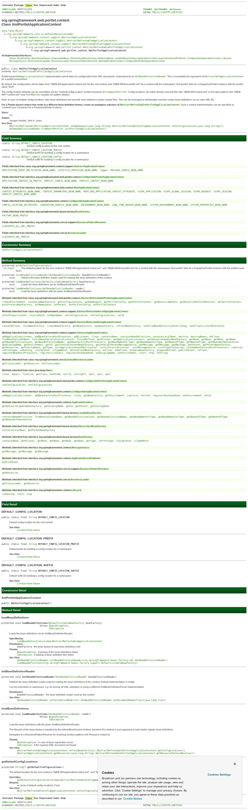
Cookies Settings (219, 774)
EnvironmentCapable (39, 61)
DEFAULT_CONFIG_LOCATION (36, 143)
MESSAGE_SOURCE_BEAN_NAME (127, 170)
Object (49, 370)
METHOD (51, 12)
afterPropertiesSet (14, 315)
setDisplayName (105, 353)
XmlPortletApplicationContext (21, 250)
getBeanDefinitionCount (17, 342)
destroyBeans (199, 336)
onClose (107, 350)
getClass (41, 374)
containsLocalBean (164, 336)
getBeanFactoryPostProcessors (86, 342)
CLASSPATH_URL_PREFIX (15, 237)
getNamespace (93, 302)
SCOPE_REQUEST (202, 191)
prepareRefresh (166, 350)
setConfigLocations (102, 315)
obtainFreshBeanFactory (85, 350)
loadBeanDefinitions (28, 281)
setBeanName (54, 315)
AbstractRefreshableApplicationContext (99, 322)
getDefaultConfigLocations (32, 265)
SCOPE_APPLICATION (149, 191)
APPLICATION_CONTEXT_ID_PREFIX (21, 181)
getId (49, 344)
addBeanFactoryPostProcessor (53, 336)
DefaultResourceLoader (80, 359)
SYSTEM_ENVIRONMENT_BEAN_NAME (169, 205)
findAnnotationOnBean (15, 339)
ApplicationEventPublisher (172, 58)
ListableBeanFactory (125, 58)
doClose (214, 336)
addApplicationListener (17, 336)
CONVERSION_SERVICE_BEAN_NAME (59, 205)
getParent (194, 344)
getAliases (104, 339)
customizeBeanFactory (41, 302)
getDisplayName (11, 344)
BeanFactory (23, 58)
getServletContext (229, 302)
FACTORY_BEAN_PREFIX (15, 215)
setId (120, 315)
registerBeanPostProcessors (19, 353)
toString (162, 353)
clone (5, 374)
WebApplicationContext (110, 61)
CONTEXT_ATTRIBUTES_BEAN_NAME (21, 191)
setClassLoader (50, 363)
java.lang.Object (12, 30)
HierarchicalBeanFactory (83, 58)
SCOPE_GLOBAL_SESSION (177, 191)
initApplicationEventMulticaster (76, 347)
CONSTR (39, 12)
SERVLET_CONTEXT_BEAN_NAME (19, 194)
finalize (27, 374)
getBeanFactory (82, 326)
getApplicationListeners (129, 339)
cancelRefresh (11, 326)
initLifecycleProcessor (115, 347)
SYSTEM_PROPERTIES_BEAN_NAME (209, 205)
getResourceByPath (165, 302)
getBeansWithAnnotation (223, 342)
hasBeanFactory (103, 326)
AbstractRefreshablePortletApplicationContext (42, 71)
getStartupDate (30, 347)
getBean (194, 339)
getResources (10, 347)
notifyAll (80, 374)
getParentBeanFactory (216, 344)
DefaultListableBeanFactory (60, 281)
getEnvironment (33, 344)
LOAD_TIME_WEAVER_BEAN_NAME (129, 205)
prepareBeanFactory (142, 350)
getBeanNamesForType (121, 342)
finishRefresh (85, 339)
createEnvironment (13, 302)
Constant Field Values (28, 530)
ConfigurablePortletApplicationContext (144, 61)
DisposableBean (60, 58)
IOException (56, 628)
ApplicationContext (147, 58)
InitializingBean (105, 58)
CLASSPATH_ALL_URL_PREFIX (18, 226)
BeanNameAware (41, 58)
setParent (60, 304)
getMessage (146, 344)
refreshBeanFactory (128, 326)
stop (151, 353)
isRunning (26, 350)
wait (91, 374)
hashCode (55, 374)
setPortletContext (104, 304)
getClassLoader (11, 363)
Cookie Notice (132, 798)
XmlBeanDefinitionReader (65, 275)
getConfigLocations (70, 302)
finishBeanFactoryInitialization (53, 339)
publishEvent (186, 350)
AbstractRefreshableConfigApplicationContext (102, 311)
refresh (202, 350)
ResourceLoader (60, 61)
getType (47, 347)
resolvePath (36, 315)
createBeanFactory (58, 326)
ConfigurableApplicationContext (204, 58)
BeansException (58, 625)
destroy (183, 336)
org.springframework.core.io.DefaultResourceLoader (40, 34)
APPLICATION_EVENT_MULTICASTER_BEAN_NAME (28, 170)
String (16, 143)
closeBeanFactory (33, 326)
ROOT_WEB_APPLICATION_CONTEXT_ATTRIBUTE (109, 191)
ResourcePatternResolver (83, 61)
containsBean (109, 336)
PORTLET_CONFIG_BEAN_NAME (60, 181)
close (95, 336)
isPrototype (9, 350)
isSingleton (42, 350)
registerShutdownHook (79, 353)
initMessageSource (143, 347)
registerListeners (51, 353)
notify (67, 374)
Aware (12, 58)
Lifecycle (226, 58)
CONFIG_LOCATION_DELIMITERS (19, 205)
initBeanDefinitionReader (32, 275)
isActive (236, 347)
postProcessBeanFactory (17, 304)
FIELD (29, 12)
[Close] (235, 764)
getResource (31, 363)
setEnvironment (126, 353)
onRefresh (121, 350)
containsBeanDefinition (135, 336)
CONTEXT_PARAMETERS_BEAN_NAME (62, 191)
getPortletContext (139, 302)
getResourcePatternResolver (197, 302)
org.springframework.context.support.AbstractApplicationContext (55, 37)
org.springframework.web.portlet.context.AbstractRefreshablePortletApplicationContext (86, 47)
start (142, 353)
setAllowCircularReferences (207, 326)
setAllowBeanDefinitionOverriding (165, 326)
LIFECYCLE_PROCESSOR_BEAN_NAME (77, 170)
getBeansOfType (174, 342)
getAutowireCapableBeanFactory (167, 339)
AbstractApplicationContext (89, 166)
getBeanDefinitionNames (50, 342)
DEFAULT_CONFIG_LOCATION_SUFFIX (41, 157)
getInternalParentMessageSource (116, 344)
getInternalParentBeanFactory (74, 344)
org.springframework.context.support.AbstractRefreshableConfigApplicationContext (77, 44)
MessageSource (18, 61)
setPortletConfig (79, 304)
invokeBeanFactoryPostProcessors (208, 347)
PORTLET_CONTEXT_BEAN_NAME (96, 181)
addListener (81, 336)
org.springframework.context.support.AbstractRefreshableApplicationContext (67, 40)
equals (16, 374)
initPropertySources (171, 347)
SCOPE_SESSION (222, 191)
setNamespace (43, 304)
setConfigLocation (76, 315)
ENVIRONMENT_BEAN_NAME (95, 205)
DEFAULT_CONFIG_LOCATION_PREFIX (41, 150)
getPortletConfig (115, 302)
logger (104, 170)
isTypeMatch (59, 350)
